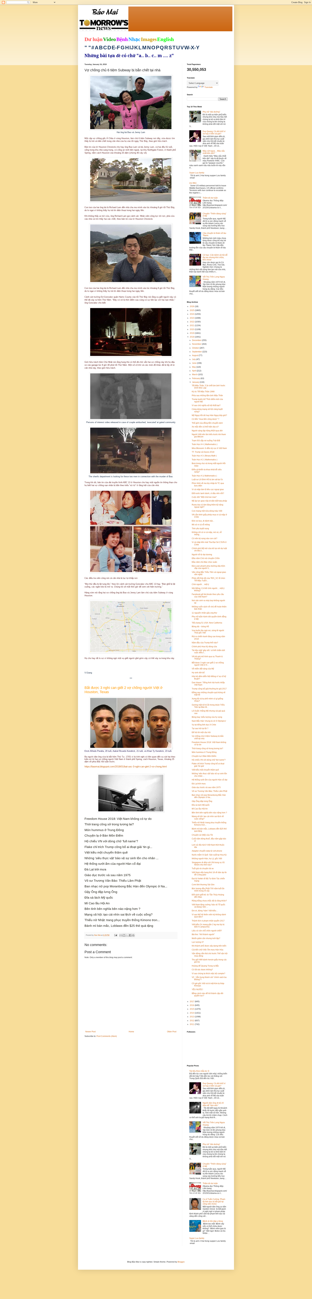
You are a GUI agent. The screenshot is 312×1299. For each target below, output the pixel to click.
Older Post (171, 1032)
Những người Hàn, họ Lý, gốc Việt (207, 858)
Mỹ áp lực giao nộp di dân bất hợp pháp (209, 501)
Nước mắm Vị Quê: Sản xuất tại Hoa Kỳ (209, 855)
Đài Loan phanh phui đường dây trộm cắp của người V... (208, 567)
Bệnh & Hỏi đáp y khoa (213, 1221)
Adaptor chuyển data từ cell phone (207, 851)
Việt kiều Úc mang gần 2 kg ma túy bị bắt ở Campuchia (208, 925)
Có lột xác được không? (202, 969)
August (195, 355)
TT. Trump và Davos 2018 (203, 452)
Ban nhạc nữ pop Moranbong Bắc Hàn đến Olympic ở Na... (209, 796)
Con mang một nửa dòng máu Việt (207, 511)
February (196, 378)
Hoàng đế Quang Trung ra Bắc (205, 966)
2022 (192, 322)
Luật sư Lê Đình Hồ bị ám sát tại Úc (207, 479)
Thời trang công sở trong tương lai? (207, 748)
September (197, 352)
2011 (192, 1024)
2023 (192, 318)
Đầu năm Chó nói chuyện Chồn (206, 558)
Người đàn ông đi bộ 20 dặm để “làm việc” (213, 1104)
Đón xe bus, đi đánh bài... (203, 521)
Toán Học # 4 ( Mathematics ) (204, 444)
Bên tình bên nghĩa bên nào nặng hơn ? (209, 813)
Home (131, 1032)
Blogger (181, 1262)
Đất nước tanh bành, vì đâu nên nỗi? (208, 493)
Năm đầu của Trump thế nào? (205, 643)
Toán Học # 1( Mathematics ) (204, 476)
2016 (192, 1005)
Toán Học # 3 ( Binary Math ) (204, 456)
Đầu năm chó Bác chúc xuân (204, 562)
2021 (192, 325)
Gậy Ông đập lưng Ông (202, 801)
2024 (192, 314)
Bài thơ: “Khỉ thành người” (203, 934)
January (196, 382)
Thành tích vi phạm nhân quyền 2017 (208, 921)
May (194, 367)
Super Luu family (196, 173)
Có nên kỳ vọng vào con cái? (204, 538)
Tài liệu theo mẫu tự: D (199, 1071)
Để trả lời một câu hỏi (201, 732)
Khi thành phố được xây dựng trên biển (209, 946)
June (194, 363)
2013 (192, 1017)
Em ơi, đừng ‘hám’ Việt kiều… (205, 911)
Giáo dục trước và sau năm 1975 (206, 787)
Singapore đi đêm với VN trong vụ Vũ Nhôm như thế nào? (208, 863)
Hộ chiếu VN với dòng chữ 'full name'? (209, 760)
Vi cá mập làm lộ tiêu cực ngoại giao (208, 489)
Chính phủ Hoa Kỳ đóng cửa (204, 646)
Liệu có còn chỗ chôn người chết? (207, 931)
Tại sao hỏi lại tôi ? (200, 728)
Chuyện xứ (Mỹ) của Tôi (202, 835)
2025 (192, 310)
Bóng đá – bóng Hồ (200, 626)
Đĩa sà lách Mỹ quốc (201, 805)
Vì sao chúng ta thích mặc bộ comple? (208, 973)
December (197, 340)
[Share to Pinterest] (133, 935)
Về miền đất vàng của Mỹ (203, 669)
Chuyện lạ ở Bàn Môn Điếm (204, 756)
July (194, 359)
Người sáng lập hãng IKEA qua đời (207, 431)
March (195, 374)
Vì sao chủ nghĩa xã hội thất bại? (206, 405)
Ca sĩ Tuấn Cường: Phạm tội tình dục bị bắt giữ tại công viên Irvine (214, 1201)
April (194, 371)
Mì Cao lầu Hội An (200, 809)
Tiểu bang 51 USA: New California (207, 623)
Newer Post (90, 1032)
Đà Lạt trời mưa (199, 784)
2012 (192, 1020)
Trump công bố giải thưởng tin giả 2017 (209, 689)
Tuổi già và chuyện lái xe (203, 868)
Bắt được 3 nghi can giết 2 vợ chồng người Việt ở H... (208, 664)
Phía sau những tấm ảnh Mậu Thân (207, 395)
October (196, 348)
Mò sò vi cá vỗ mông (201, 524)
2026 (192, 306)
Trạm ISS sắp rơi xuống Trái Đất (206, 440)
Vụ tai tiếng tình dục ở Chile (204, 725)
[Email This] (121, 935)
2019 (192, 333)
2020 (192, 329)
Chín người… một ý (200, 584)
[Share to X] (127, 935)
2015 (192, 1009)
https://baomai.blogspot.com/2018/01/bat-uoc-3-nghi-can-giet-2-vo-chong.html (125, 766)
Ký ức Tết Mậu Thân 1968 (203, 391)
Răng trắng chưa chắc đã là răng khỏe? (209, 901)
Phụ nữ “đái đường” (211, 112)
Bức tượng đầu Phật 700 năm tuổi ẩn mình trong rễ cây (208, 889)
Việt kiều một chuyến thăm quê (205, 770)
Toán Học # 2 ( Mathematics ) (204, 460)
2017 (192, 1001)
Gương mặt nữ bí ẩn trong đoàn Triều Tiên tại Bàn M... (208, 706)
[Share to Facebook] (130, 935)
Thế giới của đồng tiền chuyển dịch (207, 423)
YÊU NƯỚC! (197, 989)
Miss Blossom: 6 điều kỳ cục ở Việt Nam (209, 448)
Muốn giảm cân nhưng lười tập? (206, 938)
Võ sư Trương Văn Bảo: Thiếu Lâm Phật (209, 791)
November (197, 344)
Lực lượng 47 (198, 942)
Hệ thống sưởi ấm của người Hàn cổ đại (209, 780)
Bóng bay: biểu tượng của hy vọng (207, 717)
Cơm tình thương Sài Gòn (203, 884)
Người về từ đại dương (202, 554)
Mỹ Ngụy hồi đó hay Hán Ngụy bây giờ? (209, 415)
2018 (192, 337)
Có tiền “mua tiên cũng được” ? (205, 419)
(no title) (192, 183)
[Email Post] (115, 935)
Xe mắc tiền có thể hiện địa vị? (205, 427)
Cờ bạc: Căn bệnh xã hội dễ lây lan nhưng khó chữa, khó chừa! (215, 257)
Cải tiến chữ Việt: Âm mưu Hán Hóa (207, 950)
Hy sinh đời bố (198, 672)
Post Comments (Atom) (107, 1036)
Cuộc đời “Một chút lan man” (204, 497)
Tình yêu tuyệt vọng (200, 528)
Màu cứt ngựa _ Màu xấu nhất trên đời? (214, 152)
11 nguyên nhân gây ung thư (204, 613)
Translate (208, 87)
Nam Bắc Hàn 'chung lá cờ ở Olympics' (209, 721)
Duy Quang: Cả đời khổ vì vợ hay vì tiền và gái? (214, 132)
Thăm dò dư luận (210, 198)
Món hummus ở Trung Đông (204, 752)
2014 (192, 1013)
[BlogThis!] (124, 935)
